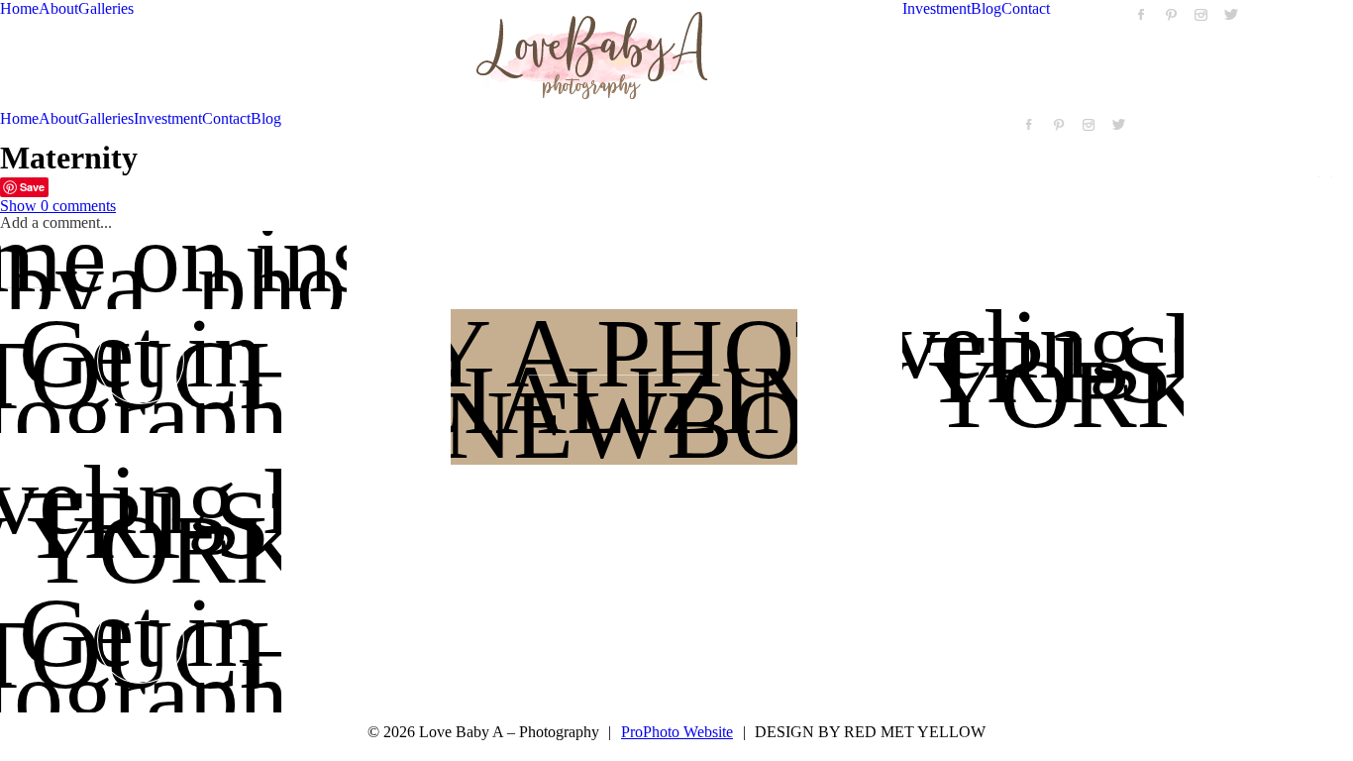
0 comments (58, 205)
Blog (986, 8)
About (58, 8)
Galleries (106, 8)
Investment (936, 8)
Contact (1025, 8)
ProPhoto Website (677, 731)
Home (19, 8)
